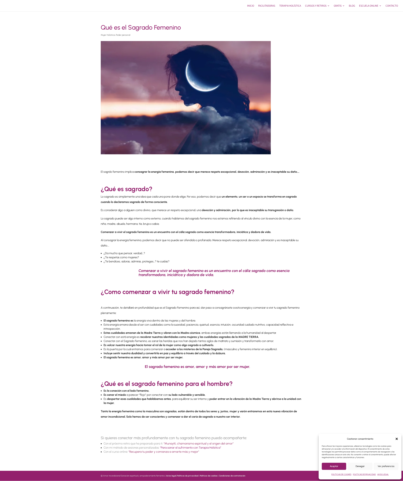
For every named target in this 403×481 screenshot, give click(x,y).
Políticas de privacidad (187, 476)
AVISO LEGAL (383, 474)
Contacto (392, 6)
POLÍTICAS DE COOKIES (341, 474)
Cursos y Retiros (315, 6)
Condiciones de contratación (232, 476)
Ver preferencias (386, 466)
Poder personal (123, 35)
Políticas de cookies (209, 476)
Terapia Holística (290, 6)
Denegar (360, 466)
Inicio (250, 6)
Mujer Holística (108, 35)
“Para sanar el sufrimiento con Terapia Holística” (190, 447)
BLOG (352, 6)
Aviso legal (171, 476)
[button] (396, 438)
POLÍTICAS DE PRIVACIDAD (364, 474)
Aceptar (334, 466)
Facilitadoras (266, 6)
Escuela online (368, 6)
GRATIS (338, 6)
